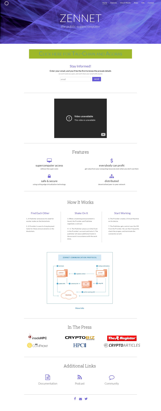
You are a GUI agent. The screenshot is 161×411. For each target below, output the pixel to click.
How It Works (125, 3)
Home (104, 3)
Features (113, 3)
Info (142, 3)
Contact (151, 3)
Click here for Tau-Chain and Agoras (80, 53)
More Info (79, 308)
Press (136, 3)
